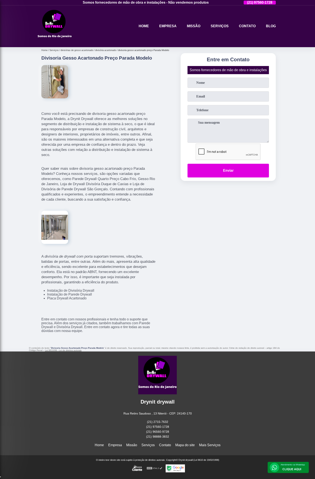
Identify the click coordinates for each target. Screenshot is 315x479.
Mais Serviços (209, 445)
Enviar (228, 170)
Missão (193, 26)
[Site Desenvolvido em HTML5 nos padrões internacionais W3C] (154, 468)
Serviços (220, 26)
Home (144, 26)
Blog (271, 26)
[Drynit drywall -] (55, 42)
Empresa (168, 26)
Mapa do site (185, 445)
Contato (247, 26)
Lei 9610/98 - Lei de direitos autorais (63, 350)
